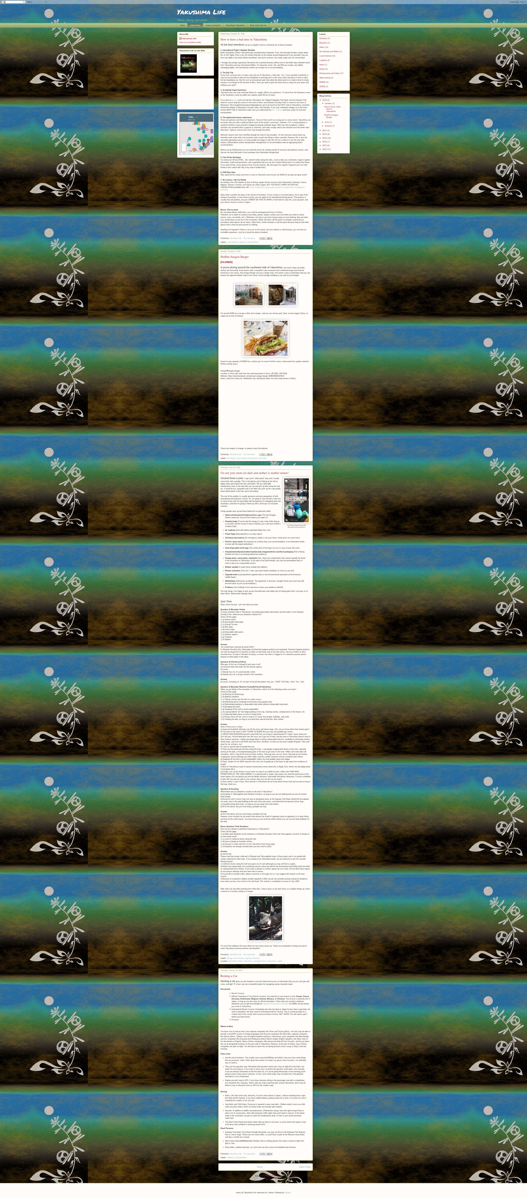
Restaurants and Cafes (257, 458)
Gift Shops (231, 458)
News (321, 64)
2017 (324, 130)
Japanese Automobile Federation (276, 1004)
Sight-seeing (324, 78)
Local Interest (232, 242)
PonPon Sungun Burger (235, 257)
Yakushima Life (189, 38)
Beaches (323, 43)
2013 (324, 145)
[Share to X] (266, 238)
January (328, 126)
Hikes (321, 47)
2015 (324, 138)
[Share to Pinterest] (271, 238)
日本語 (322, 86)
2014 (324, 142)
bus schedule (277, 110)
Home (182, 25)
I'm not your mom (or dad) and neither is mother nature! (255, 473)
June (327, 122)
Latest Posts (195, 25)
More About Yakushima (235, 25)
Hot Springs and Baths (329, 51)
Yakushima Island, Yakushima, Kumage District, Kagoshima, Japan (255, 961)
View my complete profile (190, 42)
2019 (324, 100)
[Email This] (260, 238)
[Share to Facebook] (268, 238)
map (234, 100)
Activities (323, 38)
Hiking (229, 958)
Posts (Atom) (271, 1176)
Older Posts (305, 1167)
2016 (324, 134)
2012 (324, 149)
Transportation (252, 242)
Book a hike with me (258, 25)
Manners (256, 958)
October (328, 103)
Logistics (242, 242)
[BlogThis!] (263, 238)
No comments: (250, 238)
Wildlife (322, 82)
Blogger (288, 1193)
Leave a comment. (213, 25)
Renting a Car (229, 976)
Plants (322, 69)
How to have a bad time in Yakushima (244, 39)
